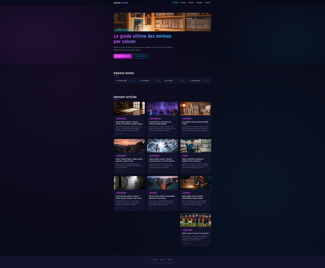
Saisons (183, 2)
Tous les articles (140, 56)
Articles (191, 2)
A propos (199, 2)
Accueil (175, 2)
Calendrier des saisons (123, 56)
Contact (207, 2)
